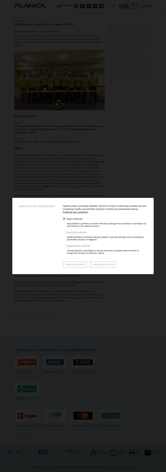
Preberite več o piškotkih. (75, 212)
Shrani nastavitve (103, 264)
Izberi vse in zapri (75, 264)
